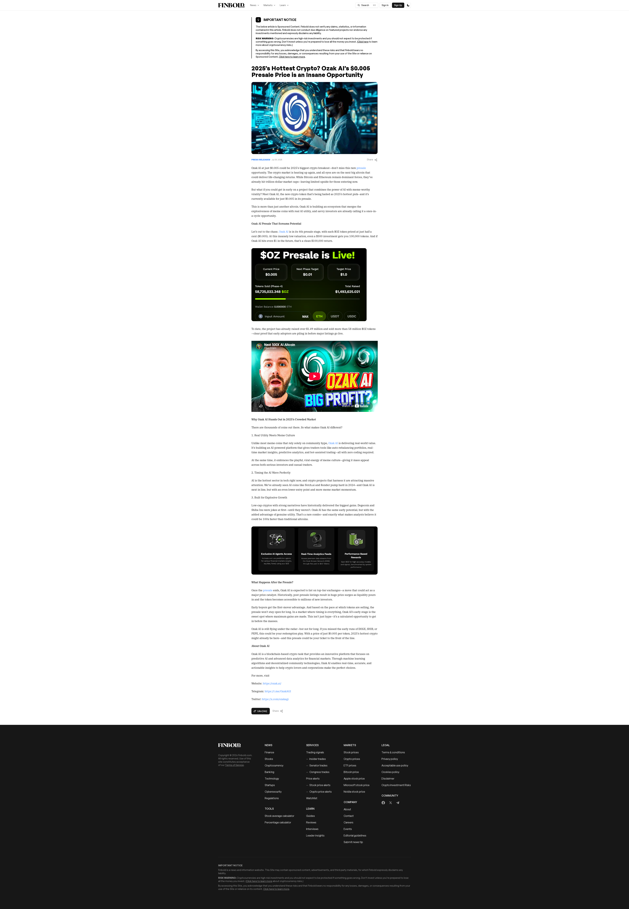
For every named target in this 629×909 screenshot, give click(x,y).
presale (361, 168)
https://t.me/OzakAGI (278, 691)
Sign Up (398, 5)
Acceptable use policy (394, 765)
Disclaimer (387, 778)
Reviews (311, 822)
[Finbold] (231, 5)
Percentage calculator (278, 822)
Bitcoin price (351, 772)
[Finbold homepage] (236, 745)
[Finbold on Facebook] (383, 803)
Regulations (272, 798)
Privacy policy (389, 759)
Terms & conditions (393, 752)
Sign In (385, 5)
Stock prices (351, 752)
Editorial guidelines (355, 835)
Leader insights (315, 835)
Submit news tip (353, 842)
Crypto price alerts (319, 791)
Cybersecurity (273, 791)
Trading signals (315, 752)
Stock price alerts (318, 785)
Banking (269, 772)
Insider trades (316, 759)
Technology (272, 778)
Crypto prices (352, 759)
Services (312, 745)
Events (348, 829)
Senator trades (316, 765)
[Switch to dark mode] (408, 5)
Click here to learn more (292, 56)
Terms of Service (234, 765)
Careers (348, 822)
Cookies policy (390, 772)
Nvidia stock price (354, 791)
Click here (363, 41)
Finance (269, 752)
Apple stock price (354, 778)
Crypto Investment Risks (396, 785)
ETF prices (350, 765)
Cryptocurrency (274, 765)
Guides (310, 815)
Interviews (312, 829)
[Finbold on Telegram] (398, 803)
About (347, 809)
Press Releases (260, 159)
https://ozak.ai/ (272, 683)
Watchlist (311, 798)
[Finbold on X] (390, 803)
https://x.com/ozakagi (275, 699)
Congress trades (317, 772)
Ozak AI (283, 231)
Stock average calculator (279, 815)
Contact (349, 815)
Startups (270, 785)
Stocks (269, 759)
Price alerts (313, 778)
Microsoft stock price (357, 785)
